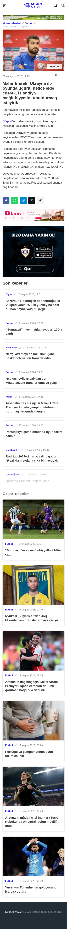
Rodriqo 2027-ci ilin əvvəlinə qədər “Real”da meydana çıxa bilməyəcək (32, 458)
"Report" (8, 121)
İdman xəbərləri (12, 23)
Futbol (28, 23)
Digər (9, 294)
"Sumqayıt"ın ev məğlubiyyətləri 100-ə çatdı (34, 331)
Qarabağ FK (13, 450)
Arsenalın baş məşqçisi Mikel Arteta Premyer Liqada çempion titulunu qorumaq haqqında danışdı (32, 407)
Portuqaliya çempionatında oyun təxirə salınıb (34, 434)
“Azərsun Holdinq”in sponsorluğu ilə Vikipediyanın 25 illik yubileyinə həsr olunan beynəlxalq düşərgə (33, 305)
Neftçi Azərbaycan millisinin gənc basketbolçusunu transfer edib (30, 356)
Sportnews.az (13, 911)
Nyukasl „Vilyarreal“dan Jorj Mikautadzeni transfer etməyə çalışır (32, 380)
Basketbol (12, 347)
